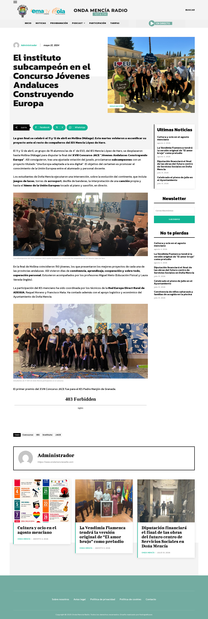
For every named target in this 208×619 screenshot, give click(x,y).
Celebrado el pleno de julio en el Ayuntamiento (175, 178)
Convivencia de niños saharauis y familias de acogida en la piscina (173, 293)
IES (38, 434)
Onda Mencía (24, 538)
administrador (29, 45)
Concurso (28, 434)
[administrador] (16, 45)
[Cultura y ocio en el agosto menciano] (42, 500)
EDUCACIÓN (116, 106)
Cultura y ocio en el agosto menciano (173, 138)
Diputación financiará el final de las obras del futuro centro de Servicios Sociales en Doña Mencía (175, 165)
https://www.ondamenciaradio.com (55, 462)
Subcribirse (174, 219)
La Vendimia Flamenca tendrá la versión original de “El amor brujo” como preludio (175, 150)
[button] (190, 10)
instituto (48, 434)
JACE (58, 434)
